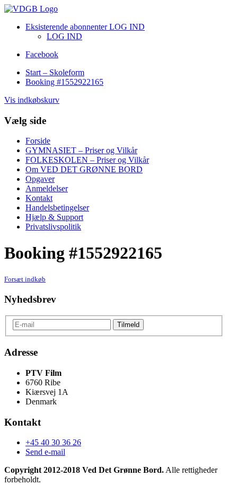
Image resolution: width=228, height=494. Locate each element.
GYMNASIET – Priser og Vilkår (81, 150)
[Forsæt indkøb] (31, 8)
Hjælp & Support (54, 217)
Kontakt (38, 197)
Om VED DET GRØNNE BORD (84, 169)
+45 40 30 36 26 (53, 442)
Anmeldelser (46, 188)
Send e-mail (45, 451)
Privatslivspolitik (53, 226)
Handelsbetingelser (57, 207)
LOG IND (64, 36)
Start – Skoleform (54, 72)
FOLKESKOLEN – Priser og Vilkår (87, 159)
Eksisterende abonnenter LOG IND (85, 26)
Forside (37, 140)
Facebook (41, 54)
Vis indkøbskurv (31, 99)
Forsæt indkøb (25, 279)
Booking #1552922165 (64, 81)
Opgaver (40, 178)
